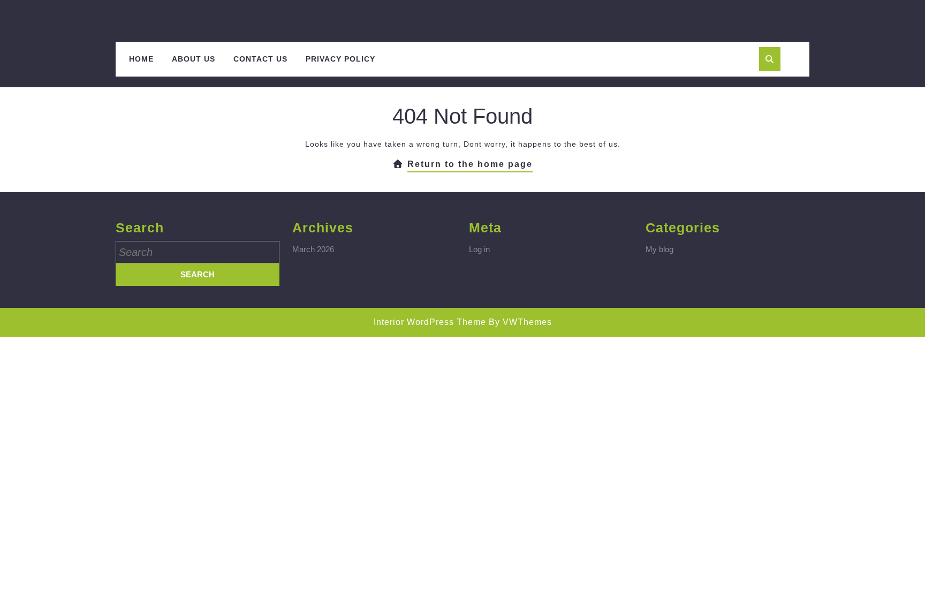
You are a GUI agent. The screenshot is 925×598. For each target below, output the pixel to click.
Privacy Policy (340, 59)
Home (141, 59)
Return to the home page (470, 166)
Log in (479, 249)
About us (193, 59)
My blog (659, 249)
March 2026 (313, 249)
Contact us (260, 59)
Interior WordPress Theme (430, 322)
